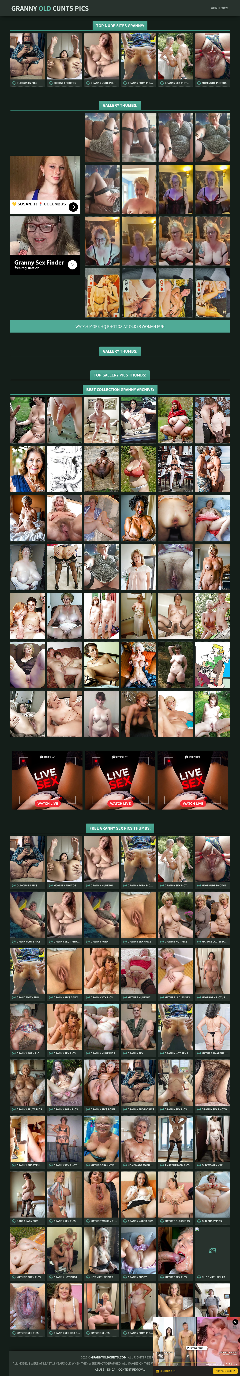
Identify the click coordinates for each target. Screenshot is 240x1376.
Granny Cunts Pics (50, 8)
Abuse (99, 1369)
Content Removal (131, 1369)
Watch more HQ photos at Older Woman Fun (120, 326)
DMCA (111, 1369)
